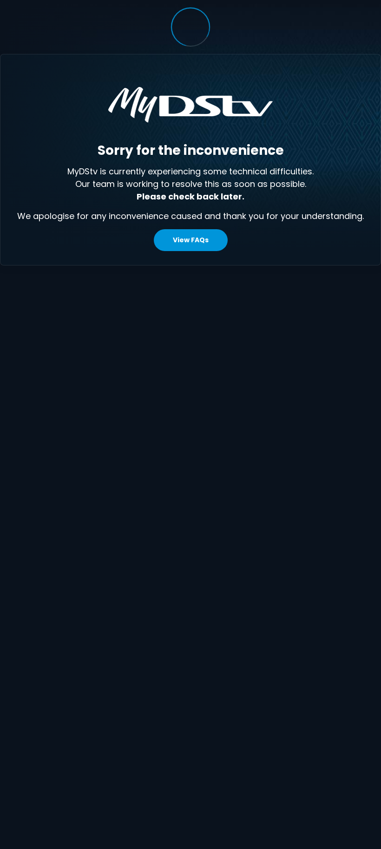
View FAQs (191, 240)
